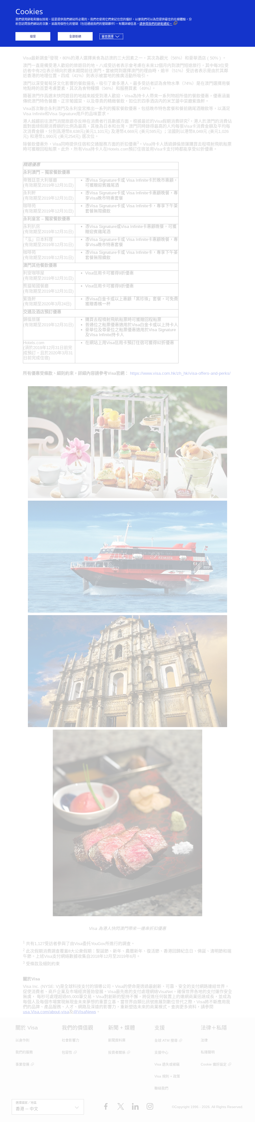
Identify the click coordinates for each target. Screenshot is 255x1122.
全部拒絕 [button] (75, 36)
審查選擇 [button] (108, 36)
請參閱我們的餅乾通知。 (155, 24)
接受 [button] (33, 36)
